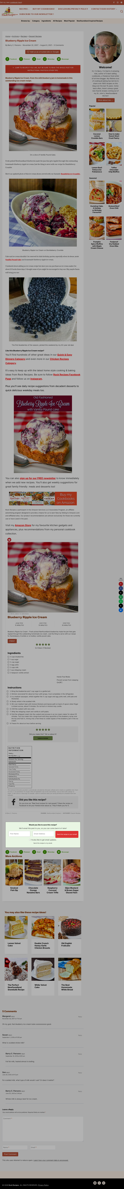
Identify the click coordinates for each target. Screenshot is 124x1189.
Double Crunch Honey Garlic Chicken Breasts (42, 945)
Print (12, 641)
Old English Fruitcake (66, 944)
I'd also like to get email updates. (44, 840)
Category (36, 21)
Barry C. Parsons (14, 45)
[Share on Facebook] (121, 588)
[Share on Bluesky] (121, 610)
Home (7, 36)
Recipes (24, 36)
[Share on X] (121, 592)
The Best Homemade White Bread (67, 987)
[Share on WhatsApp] (121, 601)
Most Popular (69, 21)
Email (34, 1147)
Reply (80, 1016)
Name (6, 1147)
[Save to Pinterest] (121, 584)
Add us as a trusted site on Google (44, 52)
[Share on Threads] (121, 606)
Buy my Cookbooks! (44, 9)
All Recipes (57, 21)
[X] (99, 1183)
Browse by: (25, 21)
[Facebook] (114, 2)
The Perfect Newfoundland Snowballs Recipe (16, 987)
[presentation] (16, 927)
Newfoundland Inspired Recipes (90, 21)
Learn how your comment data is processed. (51, 1160)
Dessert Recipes (35, 36)
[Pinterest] (121, 2)
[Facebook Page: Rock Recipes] (14, 802)
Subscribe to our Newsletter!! (36, 14)
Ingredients (46, 21)
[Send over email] (121, 597)
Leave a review (43, 738)
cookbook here (16, 2)
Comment (7, 1118)
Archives (15, 36)
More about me (104, 100)
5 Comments (59, 45)
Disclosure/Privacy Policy (73, 9)
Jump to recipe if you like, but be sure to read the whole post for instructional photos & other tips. (44, 69)
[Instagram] (117, 2)
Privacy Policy (43, 1185)
